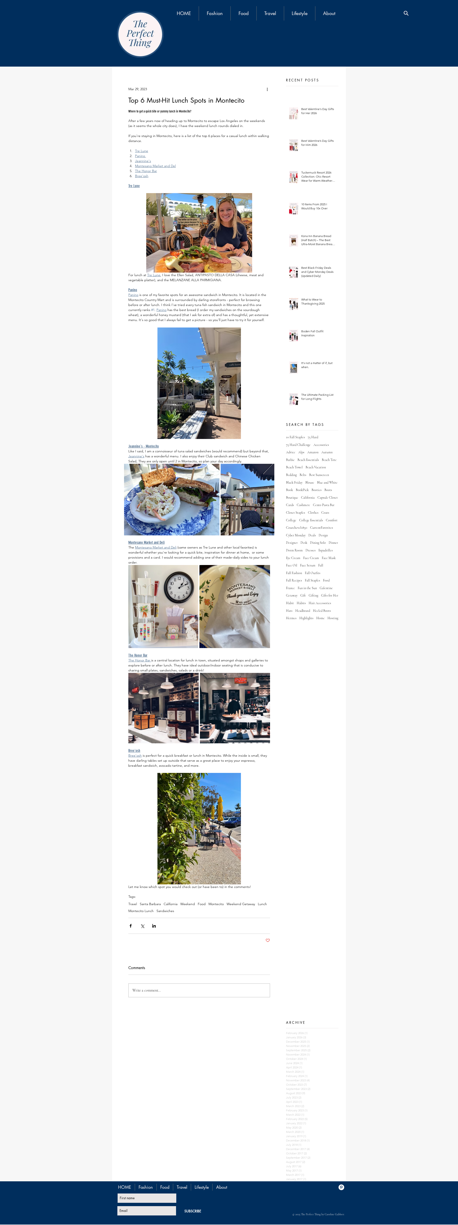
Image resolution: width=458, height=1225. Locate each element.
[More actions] (267, 89)
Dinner (333, 543)
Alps (301, 452)
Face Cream (311, 558)
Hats (289, 611)
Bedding (291, 475)
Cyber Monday (296, 535)
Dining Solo (318, 543)
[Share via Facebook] (130, 926)
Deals (312, 535)
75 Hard (313, 437)
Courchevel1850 (296, 528)
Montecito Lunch (141, 911)
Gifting (313, 595)
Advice (290, 452)
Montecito (216, 904)
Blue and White (327, 482)
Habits (301, 603)
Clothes (313, 513)
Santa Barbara (150, 904)
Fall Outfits (312, 573)
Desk (304, 543)
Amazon (312, 452)
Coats (325, 513)
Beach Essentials (308, 460)
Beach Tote (329, 460)
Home (320, 618)
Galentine (326, 588)
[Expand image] (163, 606)
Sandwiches (165, 911)
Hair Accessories (320, 603)
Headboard (302, 611)
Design (323, 535)
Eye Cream (293, 558)
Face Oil (291, 565)
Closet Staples (295, 513)
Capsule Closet (327, 498)
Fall (320, 565)
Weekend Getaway (241, 904)
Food (202, 904)
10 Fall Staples (295, 437)
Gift (303, 595)
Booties (317, 490)
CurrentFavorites (321, 528)
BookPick (302, 490)
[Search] (406, 13)
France (290, 588)
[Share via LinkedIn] (154, 926)
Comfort (332, 520)
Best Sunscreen (319, 475)
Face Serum (307, 565)
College (291, 520)
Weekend (187, 904)
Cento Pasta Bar (323, 505)
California (170, 904)
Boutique (292, 498)
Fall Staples (312, 580)
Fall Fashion (294, 573)
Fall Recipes (294, 580)
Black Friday (294, 482)
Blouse (309, 482)
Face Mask (329, 558)
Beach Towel (294, 467)
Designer (292, 543)
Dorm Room (294, 550)
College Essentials (311, 520)
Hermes (291, 618)
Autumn (327, 452)
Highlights (306, 618)
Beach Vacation (316, 467)
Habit (290, 603)
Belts (303, 475)
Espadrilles (325, 550)
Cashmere (303, 505)
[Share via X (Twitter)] (142, 926)
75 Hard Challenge (298, 445)
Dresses (311, 550)
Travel (132, 904)
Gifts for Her (329, 595)
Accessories (321, 445)
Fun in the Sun (307, 588)
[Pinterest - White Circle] (341, 1187)
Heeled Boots (322, 611)
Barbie (290, 460)
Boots (328, 490)
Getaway (291, 595)
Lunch (262, 904)
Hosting (333, 618)
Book (289, 490)
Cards (290, 505)
